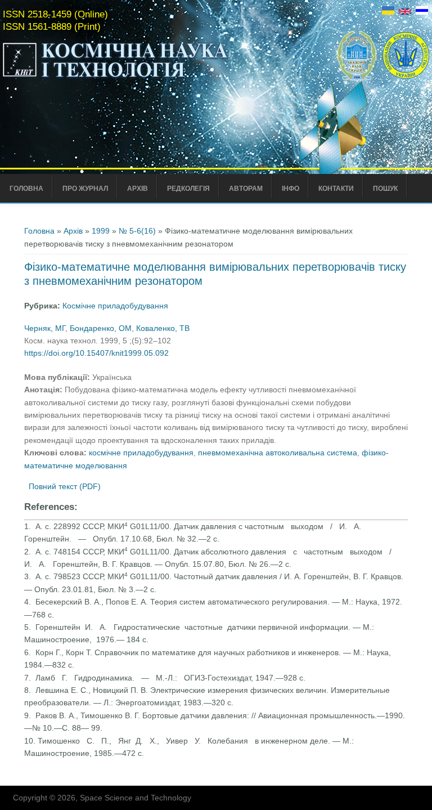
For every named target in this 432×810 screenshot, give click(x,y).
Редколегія (188, 189)
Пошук (385, 189)
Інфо (290, 189)
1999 (101, 230)
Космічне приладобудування (115, 305)
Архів (137, 189)
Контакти (336, 189)
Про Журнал (85, 189)
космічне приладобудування (141, 452)
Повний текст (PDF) (65, 486)
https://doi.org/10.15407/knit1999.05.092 (96, 352)
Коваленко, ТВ (163, 328)
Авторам (246, 189)
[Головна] (139, 77)
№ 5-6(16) (137, 230)
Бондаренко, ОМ (101, 328)
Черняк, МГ (44, 328)
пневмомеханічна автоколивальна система (277, 452)
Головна (26, 189)
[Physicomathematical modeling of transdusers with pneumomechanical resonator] (405, 11)
